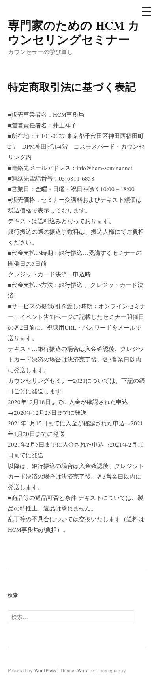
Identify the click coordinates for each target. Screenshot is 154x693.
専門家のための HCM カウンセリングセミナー (74, 32)
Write (82, 670)
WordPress (45, 670)
